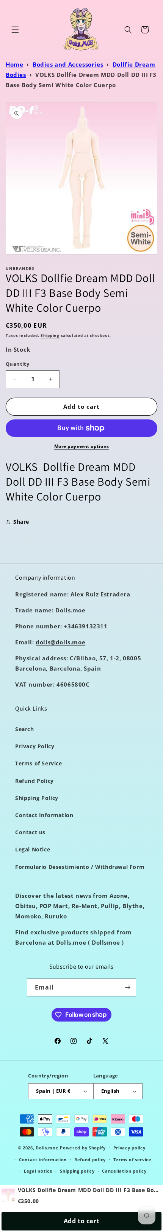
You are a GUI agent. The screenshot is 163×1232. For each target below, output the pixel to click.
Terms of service (132, 1159)
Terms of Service (38, 763)
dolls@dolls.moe (60, 642)
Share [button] (21, 521)
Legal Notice (32, 849)
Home (14, 64)
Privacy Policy (34, 746)
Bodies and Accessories (68, 64)
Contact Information (44, 815)
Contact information (43, 1159)
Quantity (17, 363)
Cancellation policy (124, 1171)
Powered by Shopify (83, 1148)
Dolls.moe (47, 1148)
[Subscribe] (127, 987)
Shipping (50, 335)
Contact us (30, 832)
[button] (15, 29)
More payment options (81, 446)
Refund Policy (34, 780)
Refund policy (90, 1159)
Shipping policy (77, 1171)
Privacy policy (129, 1148)
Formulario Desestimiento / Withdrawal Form (79, 866)
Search (24, 729)
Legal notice (38, 1171)
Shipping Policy (36, 798)
